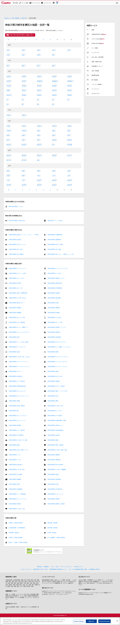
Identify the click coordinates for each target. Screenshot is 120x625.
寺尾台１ (9, 115)
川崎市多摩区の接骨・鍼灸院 (55, 445)
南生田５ (24, 185)
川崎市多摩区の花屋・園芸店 (17, 405)
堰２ (38, 104)
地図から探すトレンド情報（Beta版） (60, 580)
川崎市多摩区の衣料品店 (15, 376)
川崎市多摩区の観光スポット (17, 302)
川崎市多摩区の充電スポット (55, 425)
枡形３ (39, 171)
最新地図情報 (45, 580)
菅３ (38, 100)
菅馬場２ (39, 95)
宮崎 (24, 586)
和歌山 (10, 584)
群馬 (13, 581)
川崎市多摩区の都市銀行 (54, 459)
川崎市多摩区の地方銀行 (15, 464)
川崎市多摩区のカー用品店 (54, 415)
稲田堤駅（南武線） (52, 523)
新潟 (30, 581)
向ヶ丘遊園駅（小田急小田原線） (56, 537)
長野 (12, 583)
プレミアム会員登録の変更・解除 (78, 569)
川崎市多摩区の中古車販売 (16, 435)
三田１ (39, 176)
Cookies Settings (78, 621)
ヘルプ (52, 566)
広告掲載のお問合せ (94, 569)
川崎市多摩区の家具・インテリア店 (57, 391)
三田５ (23, 180)
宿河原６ (9, 81)
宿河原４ (54, 76)
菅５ (68, 100)
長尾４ (8, 135)
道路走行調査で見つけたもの (60, 581)
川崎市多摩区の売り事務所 (16, 254)
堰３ (53, 104)
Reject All (91, 621)
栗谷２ (23, 66)
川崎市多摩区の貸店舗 (15, 239)
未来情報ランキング (17, 596)
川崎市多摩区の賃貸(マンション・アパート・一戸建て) (24, 234)
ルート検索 (12, 594)
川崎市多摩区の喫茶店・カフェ (56, 278)
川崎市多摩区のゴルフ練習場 (17, 322)
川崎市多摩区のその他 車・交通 (18, 440)
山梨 (8, 583)
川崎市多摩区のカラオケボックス (56, 342)
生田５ (69, 50)
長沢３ (23, 140)
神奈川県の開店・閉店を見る (17, 220)
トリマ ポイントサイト (62, 594)
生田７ (23, 55)
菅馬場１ (24, 95)
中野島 (8, 126)
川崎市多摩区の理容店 (15, 503)
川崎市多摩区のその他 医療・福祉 (57, 449)
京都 (34, 583)
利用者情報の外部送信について (58, 569)
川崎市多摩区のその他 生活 (17, 508)
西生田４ (24, 145)
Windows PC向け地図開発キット (93, 581)
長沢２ (8, 140)
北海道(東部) (9, 580)
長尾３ (69, 131)
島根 (17, 584)
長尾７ (54, 135)
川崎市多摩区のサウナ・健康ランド (18, 327)
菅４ (53, 100)
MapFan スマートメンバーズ (87, 592)
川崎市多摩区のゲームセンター (17, 347)
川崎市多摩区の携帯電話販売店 (17, 386)
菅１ (8, 100)
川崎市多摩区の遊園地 (15, 307)
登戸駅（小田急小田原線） (16, 537)
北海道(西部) (16, 580)
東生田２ (24, 155)
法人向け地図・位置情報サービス (88, 580)
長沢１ (69, 135)
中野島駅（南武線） (14, 532)
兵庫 (37, 583)
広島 (24, 584)
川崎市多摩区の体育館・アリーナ (56, 327)
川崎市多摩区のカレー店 (15, 288)
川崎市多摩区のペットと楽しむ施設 (18, 342)
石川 (36, 581)
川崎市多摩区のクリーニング (55, 494)
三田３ (69, 176)
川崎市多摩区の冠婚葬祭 (15, 489)
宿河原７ (24, 81)
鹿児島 (28, 586)
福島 (38, 580)
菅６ (8, 104)
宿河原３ (39, 76)
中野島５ (9, 131)
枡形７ (23, 176)
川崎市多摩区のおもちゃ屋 (54, 376)
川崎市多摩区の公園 (52, 302)
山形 (35, 580)
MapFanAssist (48, 592)
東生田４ (54, 155)
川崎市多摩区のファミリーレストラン (57, 268)
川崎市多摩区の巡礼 (14, 337)
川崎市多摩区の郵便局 (53, 454)
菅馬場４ (69, 95)
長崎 (15, 586)
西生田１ (54, 140)
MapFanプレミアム (47, 591)
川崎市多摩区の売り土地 (15, 249)
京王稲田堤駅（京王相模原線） (17, 527)
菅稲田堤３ (70, 81)
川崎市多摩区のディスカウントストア (19, 366)
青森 (22, 580)
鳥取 (14, 584)
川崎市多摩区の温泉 (14, 351)
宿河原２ (24, 76)
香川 (33, 584)
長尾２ (54, 131)
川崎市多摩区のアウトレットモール (57, 366)
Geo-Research (107, 583)
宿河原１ (9, 76)
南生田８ (69, 185)
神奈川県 (23, 18)
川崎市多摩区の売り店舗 (54, 249)
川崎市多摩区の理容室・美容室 (56, 503)
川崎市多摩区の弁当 (52, 396)
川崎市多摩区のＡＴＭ (15, 459)
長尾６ (39, 135)
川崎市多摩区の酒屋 (14, 400)
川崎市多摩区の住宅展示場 (54, 489)
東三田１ (69, 155)
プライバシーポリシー (66, 566)
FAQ (57, 566)
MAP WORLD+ (91, 583)
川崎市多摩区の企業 (52, 484)
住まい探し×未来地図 (29, 594)
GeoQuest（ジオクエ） (48, 594)
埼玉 (16, 581)
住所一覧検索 (15, 18)
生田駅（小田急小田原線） (16, 523)
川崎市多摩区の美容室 (53, 499)
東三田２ (9, 160)
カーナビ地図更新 (55, 583)
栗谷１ (8, 66)
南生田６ (39, 185)
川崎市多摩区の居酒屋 (53, 293)
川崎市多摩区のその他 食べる (17, 297)
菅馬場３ (54, 95)
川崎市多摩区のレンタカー (54, 410)
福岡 (8, 586)
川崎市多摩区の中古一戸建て (55, 244)
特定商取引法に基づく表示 (40, 569)
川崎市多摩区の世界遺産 (54, 337)
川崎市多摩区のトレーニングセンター (19, 332)
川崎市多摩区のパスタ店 (54, 273)
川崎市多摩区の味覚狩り (54, 332)
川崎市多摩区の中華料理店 (54, 288)
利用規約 (46, 566)
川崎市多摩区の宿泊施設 (54, 297)
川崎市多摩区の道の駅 (53, 435)
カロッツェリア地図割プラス (103, 592)
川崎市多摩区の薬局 (52, 371)
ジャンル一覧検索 (19, 597)
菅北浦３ (39, 86)
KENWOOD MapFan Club (86, 594)
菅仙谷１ (24, 90)
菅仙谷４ (69, 90)
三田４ (8, 180)
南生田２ (54, 180)
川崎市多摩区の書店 (52, 400)
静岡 (18, 583)
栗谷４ (54, 66)
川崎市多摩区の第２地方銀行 (55, 464)
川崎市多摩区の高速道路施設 (55, 430)
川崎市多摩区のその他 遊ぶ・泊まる (19, 356)
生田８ (39, 55)
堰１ (23, 104)
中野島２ (39, 126)
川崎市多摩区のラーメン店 (16, 278)
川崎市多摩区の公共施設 (15, 474)
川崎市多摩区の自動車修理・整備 (56, 420)
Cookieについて (78, 566)
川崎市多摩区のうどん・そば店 (17, 273)
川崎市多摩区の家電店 (53, 381)
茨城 (7, 581)
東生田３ (39, 155)
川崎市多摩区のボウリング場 (17, 317)
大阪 (31, 583)
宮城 (28, 580)
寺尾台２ (24, 115)
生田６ (8, 55)
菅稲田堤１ (40, 81)
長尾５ (23, 135)
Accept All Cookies (104, 621)
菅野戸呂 (9, 95)
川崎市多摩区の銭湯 (52, 351)
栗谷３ (39, 66)
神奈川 (26, 581)
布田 (38, 160)
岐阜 (15, 583)
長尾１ (39, 131)
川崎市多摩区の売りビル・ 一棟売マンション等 (60, 254)
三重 (24, 583)
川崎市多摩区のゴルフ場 (54, 317)
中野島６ (24, 131)
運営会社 (39, 566)
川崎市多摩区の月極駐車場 (54, 234)
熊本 (18, 586)
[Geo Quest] (57, 3)
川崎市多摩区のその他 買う (55, 405)
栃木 (10, 581)
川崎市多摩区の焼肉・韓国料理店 (18, 293)
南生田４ (9, 185)
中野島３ (54, 126)
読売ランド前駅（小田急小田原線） (18, 542)
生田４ (54, 50)
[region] (60, 621)
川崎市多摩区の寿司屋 (15, 283)
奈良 (7, 584)
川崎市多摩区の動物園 (15, 312)
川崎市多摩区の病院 (52, 440)
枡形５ (69, 171)
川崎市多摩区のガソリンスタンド (18, 415)
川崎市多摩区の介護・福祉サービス (18, 449)
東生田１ (9, 155)
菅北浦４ (54, 86)
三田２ (54, 176)
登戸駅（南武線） (52, 532)
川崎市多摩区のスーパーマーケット (18, 361)
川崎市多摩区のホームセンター (17, 391)
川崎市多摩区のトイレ (15, 454)
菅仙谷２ (39, 90)
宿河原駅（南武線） (52, 527)
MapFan (6, 18)
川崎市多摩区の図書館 (15, 479)
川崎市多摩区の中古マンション (17, 244)
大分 (21, 586)
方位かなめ (68, 592)
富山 (33, 581)
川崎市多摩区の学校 (14, 484)
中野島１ (24, 126)
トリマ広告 (99, 583)
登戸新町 (69, 145)
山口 (27, 584)
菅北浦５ (69, 86)
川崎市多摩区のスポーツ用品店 (56, 386)
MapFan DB (106, 581)
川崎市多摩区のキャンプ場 (54, 322)
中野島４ (69, 126)
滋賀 (27, 583)
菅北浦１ (9, 86)
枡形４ (54, 171)
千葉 (19, 581)
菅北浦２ (24, 86)
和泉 (53, 55)
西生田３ (9, 145)
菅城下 (8, 90)
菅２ (23, 100)
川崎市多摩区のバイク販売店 (17, 430)
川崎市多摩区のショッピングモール (57, 361)
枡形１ (8, 171)
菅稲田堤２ (55, 81)
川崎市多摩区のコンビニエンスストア (57, 356)
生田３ (39, 50)
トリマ (63, 592)
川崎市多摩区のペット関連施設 (17, 494)
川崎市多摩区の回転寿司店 (54, 283)
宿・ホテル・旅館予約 (67, 583)
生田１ (8, 50)
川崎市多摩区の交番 (52, 474)
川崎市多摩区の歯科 (14, 445)
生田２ (23, 50)
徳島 (30, 584)
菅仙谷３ (54, 90)
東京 (22, 581)
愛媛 (36, 584)
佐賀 (12, 586)
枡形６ (8, 176)
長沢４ (39, 140)
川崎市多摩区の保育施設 (54, 479)
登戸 (53, 145)
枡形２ (23, 171)
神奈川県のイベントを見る (54, 220)
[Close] (117, 621)
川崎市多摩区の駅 (14, 410)
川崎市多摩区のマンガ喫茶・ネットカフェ (59, 347)
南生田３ (69, 180)
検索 (7, 594)
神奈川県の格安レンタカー (16, 206)
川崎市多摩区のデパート (15, 371)
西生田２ (69, 140)
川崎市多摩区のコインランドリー (18, 499)
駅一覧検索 (10, 597)
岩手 (25, 580)
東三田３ (24, 160)
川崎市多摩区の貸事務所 (54, 239)
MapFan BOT (56, 592)
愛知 (21, 583)
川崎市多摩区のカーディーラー (17, 420)
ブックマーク (28, 597)
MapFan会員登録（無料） (13, 607)
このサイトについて (25, 569)
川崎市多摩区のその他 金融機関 (56, 469)
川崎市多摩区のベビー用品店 (17, 381)
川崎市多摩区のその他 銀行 (17, 469)
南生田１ (39, 180)
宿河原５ (69, 76)
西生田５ (39, 145)
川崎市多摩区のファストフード (17, 268)
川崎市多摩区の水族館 (53, 312)
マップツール (19, 594)
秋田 (31, 580)
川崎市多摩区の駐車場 (15, 425)
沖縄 (32, 586)
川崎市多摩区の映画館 (53, 307)
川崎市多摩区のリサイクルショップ (18, 396)
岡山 (20, 584)
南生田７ (54, 185)
